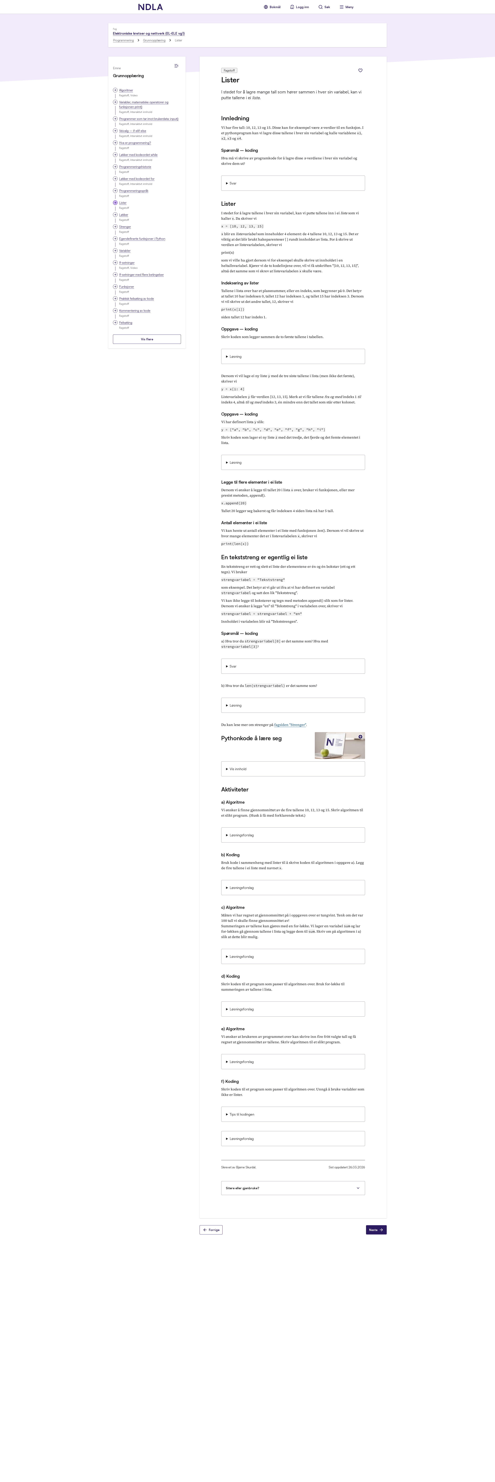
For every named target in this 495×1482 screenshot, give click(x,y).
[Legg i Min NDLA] (360, 70)
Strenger (125, 227)
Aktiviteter (235, 789)
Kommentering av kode (134, 310)
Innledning (235, 118)
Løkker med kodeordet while (138, 155)
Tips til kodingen (242, 1114)
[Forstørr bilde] (360, 736)
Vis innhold (238, 769)
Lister (122, 203)
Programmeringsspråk (133, 191)
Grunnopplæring (154, 40)
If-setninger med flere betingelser (141, 275)
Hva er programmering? (135, 143)
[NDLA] (150, 7)
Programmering (123, 40)
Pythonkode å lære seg (251, 738)
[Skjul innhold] (176, 65)
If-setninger (127, 263)
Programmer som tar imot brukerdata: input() (148, 119)
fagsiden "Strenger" (290, 724)
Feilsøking (125, 322)
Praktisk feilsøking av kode (136, 298)
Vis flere (147, 339)
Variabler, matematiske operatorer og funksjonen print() (143, 104)
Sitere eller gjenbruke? (242, 1188)
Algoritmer (126, 90)
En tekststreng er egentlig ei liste (264, 557)
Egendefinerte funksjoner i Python (142, 239)
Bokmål (275, 7)
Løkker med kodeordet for (136, 179)
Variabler (125, 251)
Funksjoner (126, 287)
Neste (373, 1230)
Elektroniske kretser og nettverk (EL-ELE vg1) (149, 33)
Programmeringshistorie (135, 167)
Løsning (236, 356)
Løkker (123, 215)
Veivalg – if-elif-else (132, 131)
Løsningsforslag (242, 835)
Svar (233, 183)
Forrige (214, 1230)
